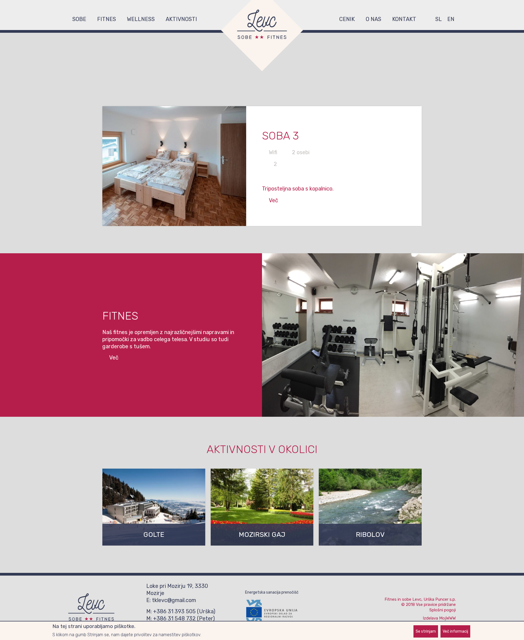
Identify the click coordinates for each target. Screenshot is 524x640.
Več (273, 200)
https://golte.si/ (153, 507)
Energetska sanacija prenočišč (272, 592)
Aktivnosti (181, 19)
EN (450, 19)
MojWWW (447, 618)
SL (438, 19)
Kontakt (404, 19)
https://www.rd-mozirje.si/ (370, 507)
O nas (373, 19)
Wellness (141, 19)
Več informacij (455, 631)
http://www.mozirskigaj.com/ (262, 507)
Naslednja (429, 165)
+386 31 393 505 (174, 611)
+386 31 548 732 (174, 618)
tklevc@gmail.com (174, 600)
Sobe (79, 19)
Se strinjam (426, 631)
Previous (94, 165)
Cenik (347, 19)
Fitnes (106, 19)
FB (427, 19)
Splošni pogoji (442, 610)
